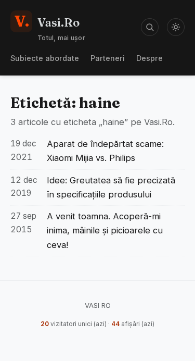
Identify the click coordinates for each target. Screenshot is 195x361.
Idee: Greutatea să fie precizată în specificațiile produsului (111, 187)
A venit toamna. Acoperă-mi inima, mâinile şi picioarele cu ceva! (105, 230)
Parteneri (107, 58)
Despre (149, 58)
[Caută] (150, 27)
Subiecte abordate (44, 58)
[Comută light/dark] (176, 27)
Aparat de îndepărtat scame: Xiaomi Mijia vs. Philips (105, 151)
